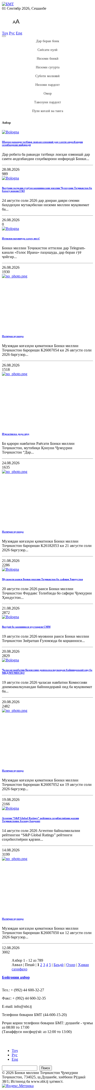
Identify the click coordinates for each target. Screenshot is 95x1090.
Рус (12, 33)
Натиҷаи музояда (13, 336)
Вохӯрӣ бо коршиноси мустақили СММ (26, 626)
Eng (19, 33)
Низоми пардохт (47, 85)
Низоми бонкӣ (47, 58)
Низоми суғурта (47, 67)
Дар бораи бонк (47, 41)
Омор (48, 93)
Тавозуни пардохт (47, 102)
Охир (70, 965)
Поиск (45, 1068)
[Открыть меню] (4, 36)
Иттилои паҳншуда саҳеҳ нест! (21, 238)
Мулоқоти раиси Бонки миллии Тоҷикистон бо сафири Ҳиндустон (42, 579)
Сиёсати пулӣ (47, 50)
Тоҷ (5, 33)
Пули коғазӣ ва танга (47, 111)
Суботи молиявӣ (47, 76)
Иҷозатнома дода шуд (15, 433)
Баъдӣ (59, 965)
